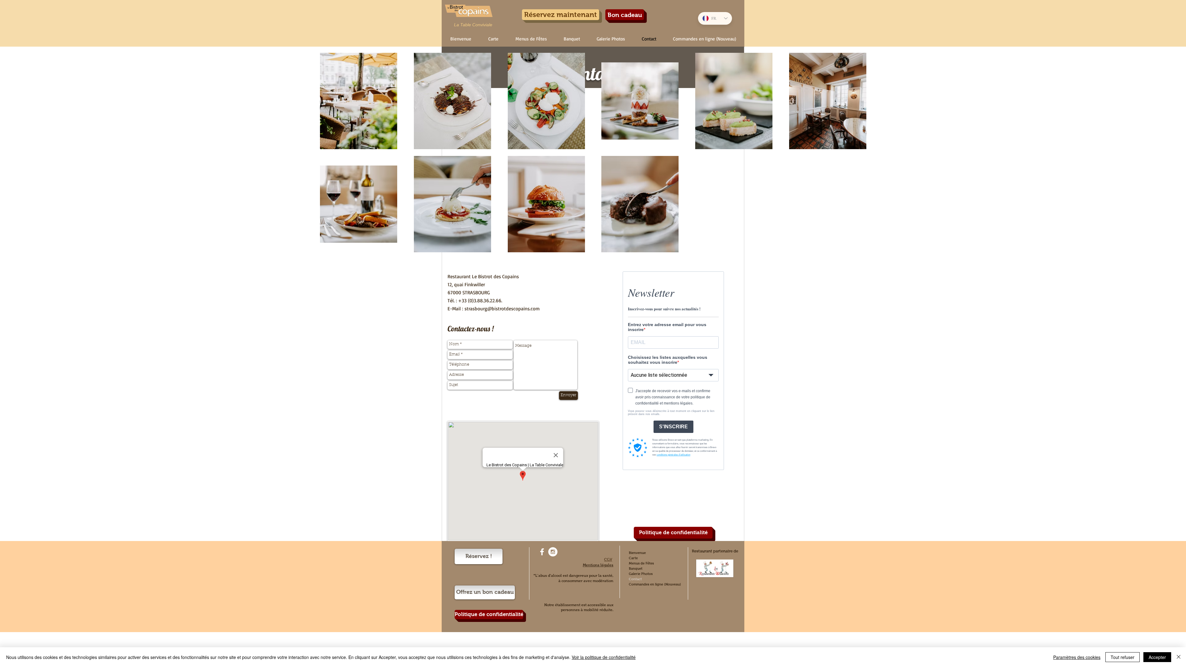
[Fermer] (1178, 657)
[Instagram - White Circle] (552, 551)
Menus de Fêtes (641, 563)
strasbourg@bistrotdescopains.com (502, 308)
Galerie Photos (641, 574)
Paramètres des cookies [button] (1076, 657)
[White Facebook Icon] (542, 551)
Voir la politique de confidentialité (604, 657)
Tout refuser (1122, 657)
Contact (635, 579)
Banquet (635, 568)
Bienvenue (637, 553)
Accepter (1157, 657)
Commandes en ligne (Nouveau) (655, 584)
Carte (633, 558)
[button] (493, 39)
